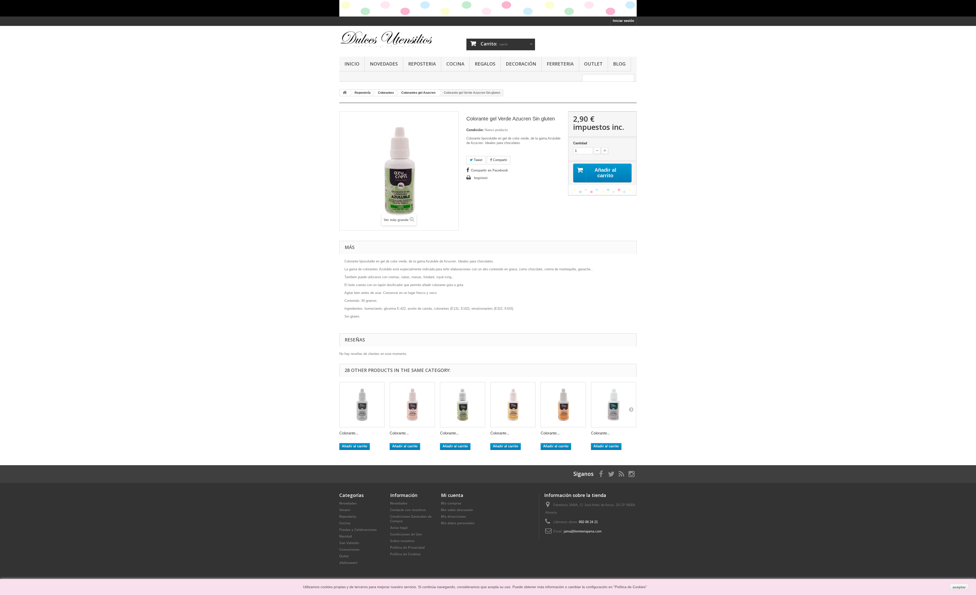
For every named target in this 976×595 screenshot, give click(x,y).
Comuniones (349, 550)
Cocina (455, 64)
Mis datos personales (458, 523)
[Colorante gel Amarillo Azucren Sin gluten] (513, 404)
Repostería (347, 517)
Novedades (384, 64)
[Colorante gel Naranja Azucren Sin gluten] (563, 404)
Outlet (593, 64)
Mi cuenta (452, 495)
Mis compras (451, 503)
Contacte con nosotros (408, 510)
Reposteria (422, 64)
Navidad (345, 536)
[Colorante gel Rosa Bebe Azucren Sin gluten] (613, 404)
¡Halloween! (348, 563)
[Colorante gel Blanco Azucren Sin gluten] (362, 404)
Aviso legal (399, 528)
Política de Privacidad (407, 548)
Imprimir (481, 178)
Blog (619, 64)
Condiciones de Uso (406, 534)
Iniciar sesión (623, 21)
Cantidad (580, 143)
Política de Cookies (405, 554)
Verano (344, 510)
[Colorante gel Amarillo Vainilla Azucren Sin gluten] (462, 404)
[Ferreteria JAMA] (386, 39)
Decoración (521, 64)
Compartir (499, 160)
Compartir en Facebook (489, 170)
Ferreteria (560, 64)
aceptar (959, 587)
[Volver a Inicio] (344, 93)
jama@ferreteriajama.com (583, 531)
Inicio (351, 64)
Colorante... (348, 433)
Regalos (485, 64)
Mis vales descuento (457, 510)
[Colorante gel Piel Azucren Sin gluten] (412, 404)
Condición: (475, 130)
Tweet (477, 160)
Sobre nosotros (402, 541)
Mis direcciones (453, 517)
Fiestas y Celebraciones (358, 530)
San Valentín (349, 543)
